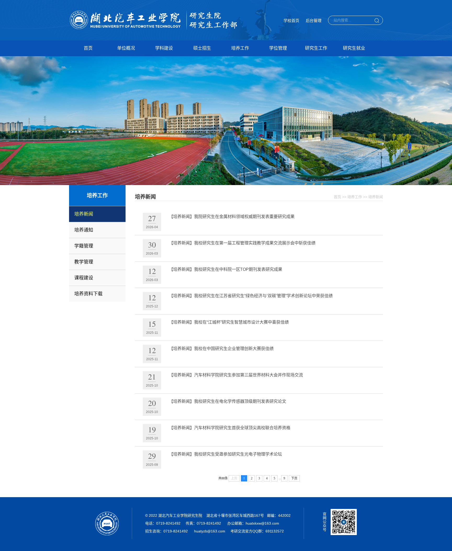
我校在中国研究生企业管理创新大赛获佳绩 (234, 348)
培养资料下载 (88, 293)
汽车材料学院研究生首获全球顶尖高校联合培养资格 (242, 428)
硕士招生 (202, 48)
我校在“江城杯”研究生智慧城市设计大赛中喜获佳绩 (241, 322)
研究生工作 (316, 48)
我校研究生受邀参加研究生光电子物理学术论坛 (238, 454)
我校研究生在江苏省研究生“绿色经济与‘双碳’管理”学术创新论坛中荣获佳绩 (263, 296)
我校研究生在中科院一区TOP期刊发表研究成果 (238, 269)
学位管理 (278, 48)
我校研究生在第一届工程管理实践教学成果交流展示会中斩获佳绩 (254, 243)
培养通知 (83, 230)
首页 (88, 48)
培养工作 (240, 48)
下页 (294, 478)
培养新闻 (83, 214)
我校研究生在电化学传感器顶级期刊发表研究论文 (240, 401)
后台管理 (313, 20)
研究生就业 (354, 48)
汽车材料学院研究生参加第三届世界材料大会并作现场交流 (248, 375)
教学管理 (83, 262)
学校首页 (291, 20)
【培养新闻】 (181, 216)
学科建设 (164, 48)
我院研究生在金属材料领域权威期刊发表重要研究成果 (244, 216)
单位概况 (126, 48)
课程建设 (83, 277)
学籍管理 (83, 246)
